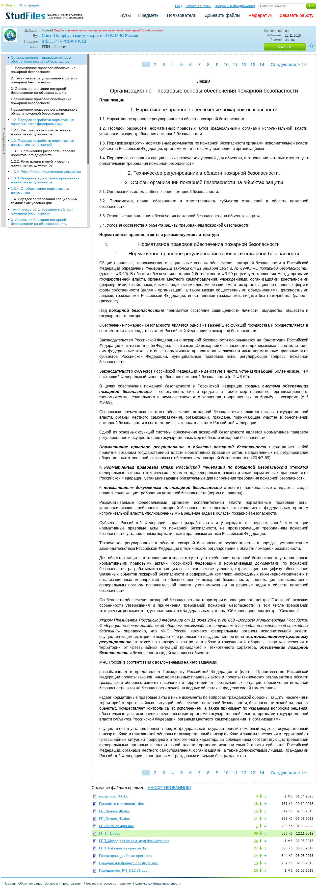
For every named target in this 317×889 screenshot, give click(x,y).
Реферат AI (260, 15)
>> (305, 64)
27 (256, 848)
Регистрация (29, 5)
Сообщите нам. (153, 30)
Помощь (9, 883)
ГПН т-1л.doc (109, 833)
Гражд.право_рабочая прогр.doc (125, 856)
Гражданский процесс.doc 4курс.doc (128, 863)
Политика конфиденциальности (157, 883)
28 (256, 804)
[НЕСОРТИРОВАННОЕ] (64, 41)
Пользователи (181, 15)
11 (235, 64)
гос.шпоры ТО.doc (114, 796)
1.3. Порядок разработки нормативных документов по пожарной (42, 142)
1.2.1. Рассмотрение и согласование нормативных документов (41, 132)
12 (243, 64)
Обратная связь (198, 6)
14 (261, 64)
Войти (11, 5)
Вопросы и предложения (235, 6)
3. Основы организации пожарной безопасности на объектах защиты (39, 91)
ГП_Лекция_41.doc (114, 818)
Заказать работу (297, 15)
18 (256, 863)
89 (256, 833)
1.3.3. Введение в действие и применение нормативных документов (45, 180)
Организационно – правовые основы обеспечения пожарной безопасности (42, 59)
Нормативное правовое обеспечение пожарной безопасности (41, 101)
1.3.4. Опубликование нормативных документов (40, 190)
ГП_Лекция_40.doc (114, 811)
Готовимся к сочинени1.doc (121, 804)
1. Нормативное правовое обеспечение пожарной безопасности (43, 70)
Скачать (284, 47)
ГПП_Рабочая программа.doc (123, 848)
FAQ (178, 6)
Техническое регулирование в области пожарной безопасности (42, 211)
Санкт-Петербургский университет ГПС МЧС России (90, 35)
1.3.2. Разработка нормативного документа (46, 172)
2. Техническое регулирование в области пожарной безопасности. (44, 80)
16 (256, 811)
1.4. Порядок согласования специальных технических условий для (44, 201)
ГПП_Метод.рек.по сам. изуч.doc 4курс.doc (134, 841)
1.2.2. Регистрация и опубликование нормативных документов (40, 163)
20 (256, 870)
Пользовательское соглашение (107, 883)
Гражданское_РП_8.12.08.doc (123, 870)
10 (226, 64)
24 (256, 841)
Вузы (125, 15)
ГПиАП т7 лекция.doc (116, 826)
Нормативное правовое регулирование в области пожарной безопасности (44, 111)
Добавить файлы (222, 15)
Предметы (148, 15)
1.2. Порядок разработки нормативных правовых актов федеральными (42, 122)
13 (252, 64)
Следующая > (285, 64)
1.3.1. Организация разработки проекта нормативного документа (43, 153)
